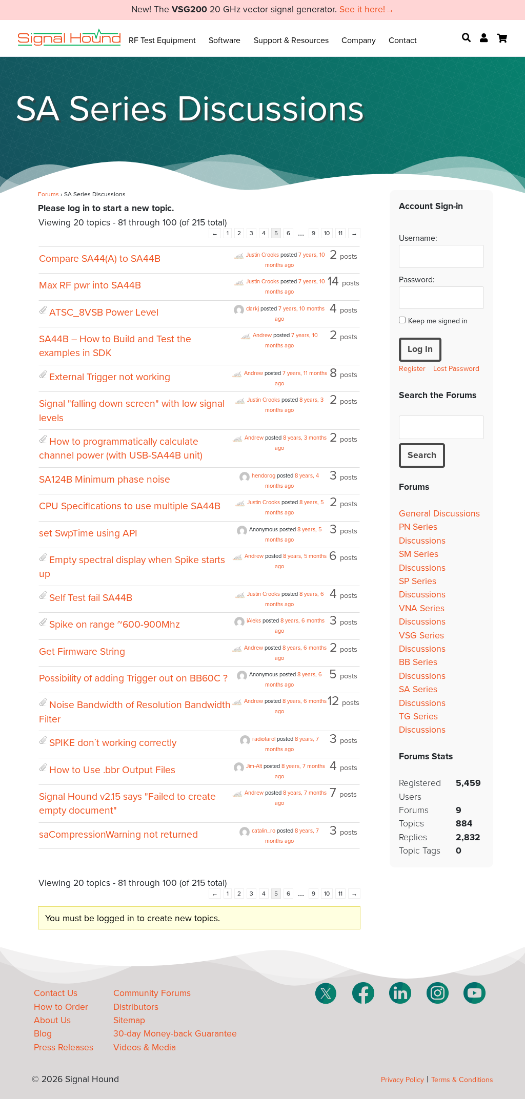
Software (224, 40)
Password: (417, 280)
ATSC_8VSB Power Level (103, 312)
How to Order (61, 1007)
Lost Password (456, 368)
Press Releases (63, 1047)
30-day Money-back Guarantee (175, 1033)
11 (340, 233)
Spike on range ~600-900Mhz (114, 624)
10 (327, 233)
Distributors (135, 1007)
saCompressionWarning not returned (118, 834)
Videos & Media (144, 1047)
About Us (52, 1020)
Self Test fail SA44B (90, 598)
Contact (403, 40)
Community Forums (152, 993)
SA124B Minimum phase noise (104, 479)
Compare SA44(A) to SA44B (99, 259)
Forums (48, 194)
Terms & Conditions (462, 1079)
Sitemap (129, 1020)
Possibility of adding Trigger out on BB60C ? (133, 678)
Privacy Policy (402, 1079)
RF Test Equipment (162, 40)
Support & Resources (291, 40)
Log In (420, 349)
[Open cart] (502, 38)
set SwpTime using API (88, 533)
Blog (43, 1033)
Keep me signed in (438, 321)
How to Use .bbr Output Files (112, 770)
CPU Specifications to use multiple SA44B (129, 506)
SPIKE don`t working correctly (112, 743)
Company (358, 40)
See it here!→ (366, 9)
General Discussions (439, 513)
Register (412, 368)
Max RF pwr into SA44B (90, 285)
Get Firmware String (82, 652)
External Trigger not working (109, 377)
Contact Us (55, 993)
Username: (418, 238)
